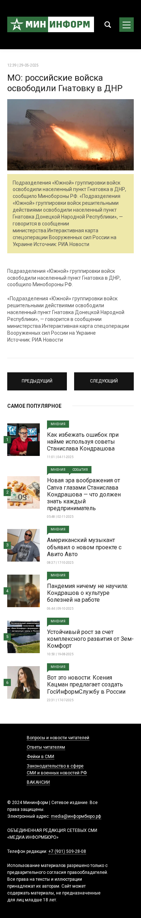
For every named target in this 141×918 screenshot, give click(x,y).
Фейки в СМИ (40, 756)
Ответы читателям (46, 747)
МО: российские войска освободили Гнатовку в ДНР (65, 83)
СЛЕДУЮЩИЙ (103, 378)
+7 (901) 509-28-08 (67, 851)
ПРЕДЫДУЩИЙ (37, 378)
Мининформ (50, 24)
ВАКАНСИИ (38, 782)
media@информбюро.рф (76, 816)
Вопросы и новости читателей (58, 737)
